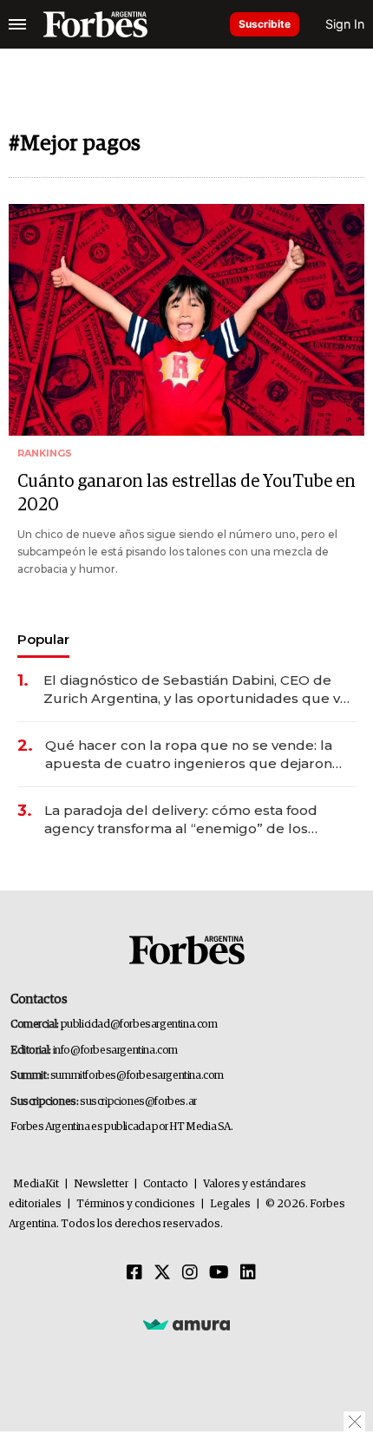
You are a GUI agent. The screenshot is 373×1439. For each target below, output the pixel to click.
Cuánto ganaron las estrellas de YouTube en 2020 (186, 493)
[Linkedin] (248, 1273)
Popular (43, 639)
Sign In (344, 23)
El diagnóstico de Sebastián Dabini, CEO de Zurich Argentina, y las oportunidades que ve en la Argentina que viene (196, 689)
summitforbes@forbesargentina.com (137, 1075)
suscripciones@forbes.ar (138, 1101)
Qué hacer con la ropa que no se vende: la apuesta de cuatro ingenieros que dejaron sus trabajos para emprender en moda (188, 754)
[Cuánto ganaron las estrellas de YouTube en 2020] (186, 320)
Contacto (165, 1184)
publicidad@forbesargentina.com (139, 1024)
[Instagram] (190, 1273)
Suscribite (265, 23)
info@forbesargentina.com (115, 1050)
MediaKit (36, 1184)
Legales (230, 1204)
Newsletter (101, 1184)
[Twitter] (162, 1273)
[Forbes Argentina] (95, 24)
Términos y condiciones (135, 1204)
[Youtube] (219, 1273)
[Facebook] (134, 1273)
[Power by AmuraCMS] (186, 1324)
